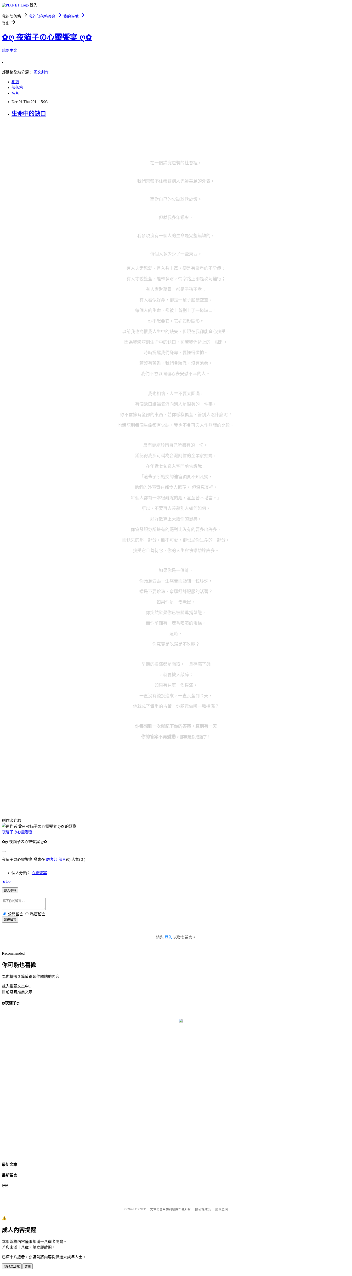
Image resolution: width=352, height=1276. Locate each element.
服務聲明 (221, 1209)
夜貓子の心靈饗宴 (17, 832)
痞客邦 (51, 859)
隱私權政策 (203, 1209)
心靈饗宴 (39, 873)
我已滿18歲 (12, 1266)
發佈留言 (10, 920)
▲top (6, 881)
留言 (62, 859)
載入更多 (10, 890)
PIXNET (140, 1209)
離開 (27, 1266)
